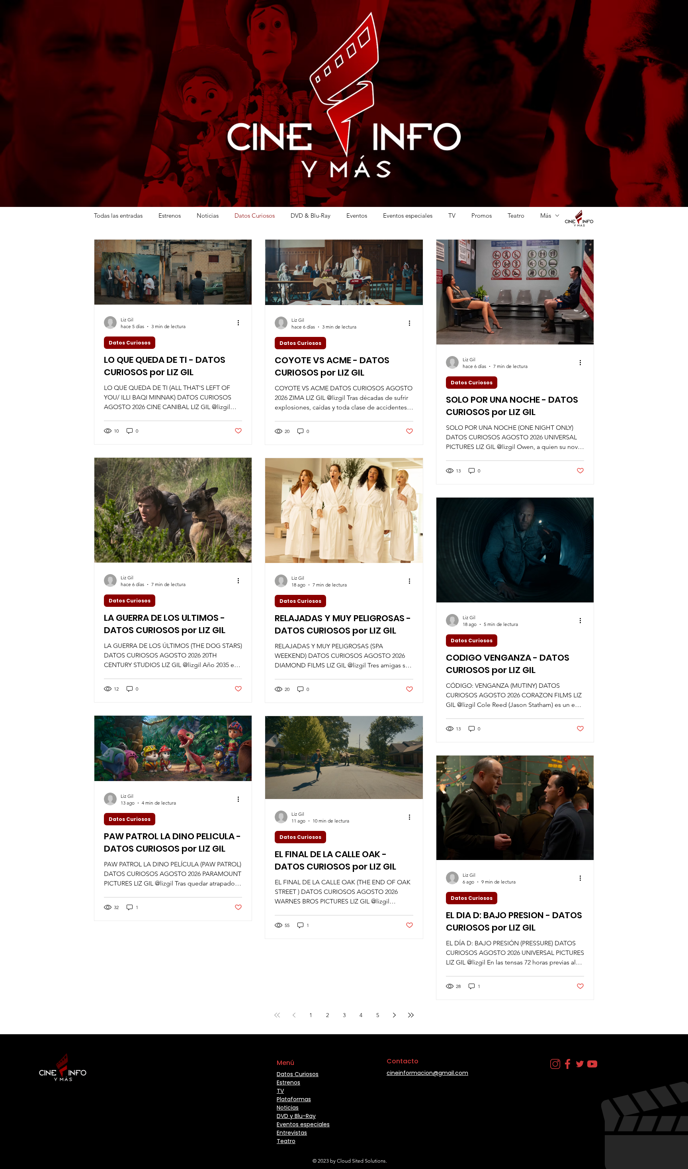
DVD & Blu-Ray (310, 215)
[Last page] (411, 1015)
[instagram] (555, 1064)
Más (545, 215)
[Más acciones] (241, 322)
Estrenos (169, 215)
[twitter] (580, 1064)
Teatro (516, 215)
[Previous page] (294, 1015)
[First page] (277, 1015)
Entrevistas (292, 1133)
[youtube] (592, 1064)
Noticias (208, 215)
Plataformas (294, 1099)
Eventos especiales (407, 215)
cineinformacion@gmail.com (427, 1073)
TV (451, 215)
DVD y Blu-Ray (296, 1116)
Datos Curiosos (255, 215)
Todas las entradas (118, 215)
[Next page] (394, 1015)
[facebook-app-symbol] (568, 1064)
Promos (481, 215)
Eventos (356, 215)
